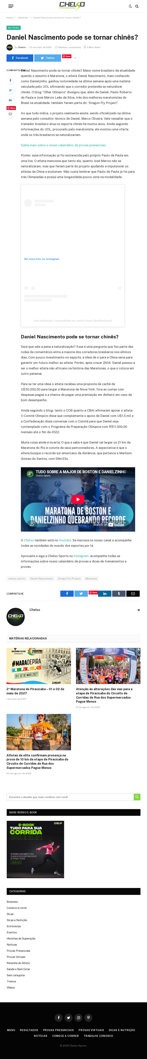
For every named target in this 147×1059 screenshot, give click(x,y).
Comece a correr (17, 907)
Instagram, (81, 556)
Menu (11, 1030)
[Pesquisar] (137, 6)
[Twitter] (10, 90)
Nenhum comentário (69, 47)
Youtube (65, 540)
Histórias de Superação (21, 938)
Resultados (29, 1030)
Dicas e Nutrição (17, 920)
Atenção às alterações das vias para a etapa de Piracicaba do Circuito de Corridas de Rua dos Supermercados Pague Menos (104, 695)
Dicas (10, 914)
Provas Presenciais (18, 950)
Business (12, 901)
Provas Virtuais (16, 956)
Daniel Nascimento (41, 578)
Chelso (22, 47)
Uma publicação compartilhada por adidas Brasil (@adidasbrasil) (72, 320)
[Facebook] (10, 80)
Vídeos (11, 987)
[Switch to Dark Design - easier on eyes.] (130, 6)
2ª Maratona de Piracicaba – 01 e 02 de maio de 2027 (35, 691)
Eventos (12, 932)
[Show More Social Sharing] (75, 58)
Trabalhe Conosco (98, 1035)
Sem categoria (16, 975)
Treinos (11, 981)
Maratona (91, 578)
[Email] (10, 114)
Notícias (13, 28)
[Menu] (10, 6)
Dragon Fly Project (69, 578)
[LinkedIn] (10, 100)
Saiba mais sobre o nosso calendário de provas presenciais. (63, 145)
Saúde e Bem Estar (18, 969)
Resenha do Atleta (18, 963)
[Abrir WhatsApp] (137, 1049)
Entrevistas (14, 926)
